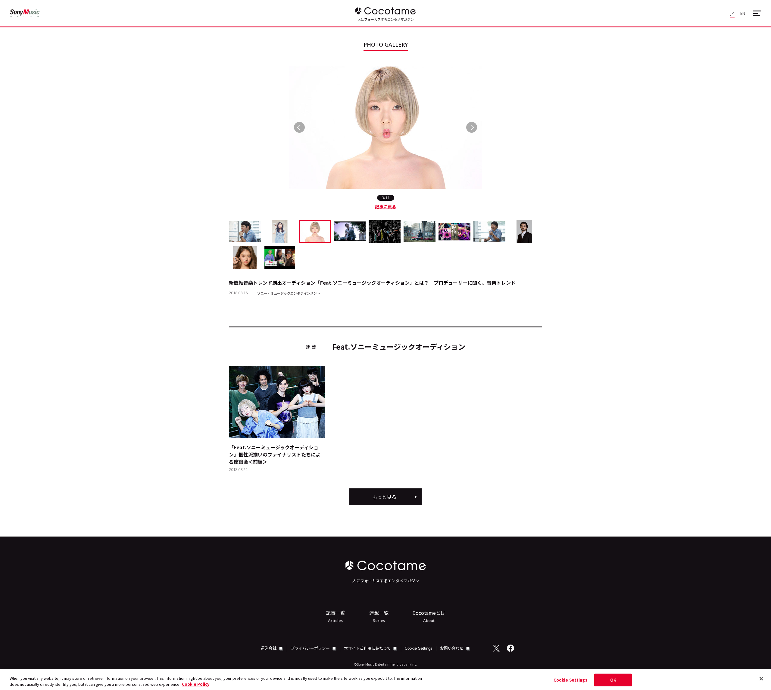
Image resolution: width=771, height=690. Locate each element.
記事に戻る (385, 206)
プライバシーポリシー (311, 648)
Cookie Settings (418, 648)
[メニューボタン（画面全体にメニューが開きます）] (757, 13)
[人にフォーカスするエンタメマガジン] (385, 10)
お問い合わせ (452, 648)
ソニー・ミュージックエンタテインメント (288, 293)
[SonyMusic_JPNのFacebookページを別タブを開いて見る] (510, 648)
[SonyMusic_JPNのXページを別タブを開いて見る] (496, 648)
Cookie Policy (195, 684)
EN (742, 13)
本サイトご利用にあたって (368, 648)
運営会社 (269, 648)
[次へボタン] (471, 127)
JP (732, 13)
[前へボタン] (299, 127)
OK (613, 680)
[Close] (761, 678)
